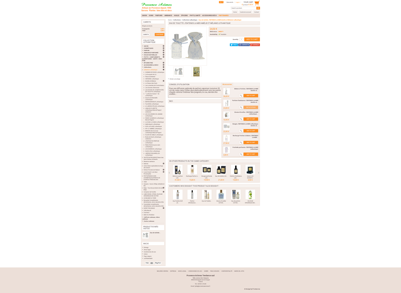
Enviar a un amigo (175, 79)
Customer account (245, 12)
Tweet (235, 45)
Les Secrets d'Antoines (152, 87)
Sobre (145, 254)
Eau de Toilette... (207, 201)
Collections (147, 67)
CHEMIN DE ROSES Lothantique (154, 72)
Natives (146, 163)
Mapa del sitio (239, 271)
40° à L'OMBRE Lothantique (153, 128)
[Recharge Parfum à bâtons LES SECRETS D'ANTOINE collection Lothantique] (192, 169)
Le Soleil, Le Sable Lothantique (154, 122)
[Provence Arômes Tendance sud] (156, 7)
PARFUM (146, 50)
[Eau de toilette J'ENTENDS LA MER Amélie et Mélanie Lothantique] (145, 235)
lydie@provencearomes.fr (202, 286)
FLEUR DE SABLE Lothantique (154, 135)
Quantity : (236, 39)
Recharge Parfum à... (192, 176)
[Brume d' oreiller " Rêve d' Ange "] (226, 149)
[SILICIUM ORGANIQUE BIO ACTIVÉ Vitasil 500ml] (250, 194)
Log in (238, 2)
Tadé (145, 182)
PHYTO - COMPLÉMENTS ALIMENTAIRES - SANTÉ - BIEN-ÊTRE (152, 58)
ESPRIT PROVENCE (149, 208)
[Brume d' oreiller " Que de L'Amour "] (226, 114)
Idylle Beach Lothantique (152, 124)
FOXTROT (146, 212)
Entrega (146, 247)
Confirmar (159, 34)
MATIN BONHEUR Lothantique (154, 102)
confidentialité (148, 258)
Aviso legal (147, 249)
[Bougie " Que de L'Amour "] (226, 126)
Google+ (256, 45)
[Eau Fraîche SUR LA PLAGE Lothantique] (177, 194)
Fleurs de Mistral (150, 76)
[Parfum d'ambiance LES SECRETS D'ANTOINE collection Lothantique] (235, 169)
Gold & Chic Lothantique (152, 151)
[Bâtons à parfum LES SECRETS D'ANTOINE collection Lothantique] (177, 169)
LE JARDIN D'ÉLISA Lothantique (154, 106)
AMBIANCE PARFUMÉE (151, 52)
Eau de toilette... (155, 232)
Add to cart (251, 95)
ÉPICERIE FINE (148, 63)
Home (170, 20)
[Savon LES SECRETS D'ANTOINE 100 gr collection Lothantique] (250, 169)
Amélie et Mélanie (150, 81)
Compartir (245, 45)
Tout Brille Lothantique (152, 104)
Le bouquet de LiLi (150, 74)
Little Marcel (147, 210)
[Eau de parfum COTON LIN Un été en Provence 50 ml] (235, 194)
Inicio (146, 243)
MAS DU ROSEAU (149, 215)
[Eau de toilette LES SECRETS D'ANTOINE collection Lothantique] (221, 169)
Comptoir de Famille (150, 192)
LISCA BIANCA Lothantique (153, 149)
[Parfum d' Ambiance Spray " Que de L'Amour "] (226, 103)
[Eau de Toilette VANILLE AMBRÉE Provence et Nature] (206, 194)
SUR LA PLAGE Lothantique (153, 126)
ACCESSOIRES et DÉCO (151, 65)
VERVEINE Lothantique (152, 79)
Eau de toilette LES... (221, 176)
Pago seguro (148, 256)
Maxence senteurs (149, 161)
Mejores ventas (162, 271)
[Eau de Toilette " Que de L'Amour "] (179, 72)
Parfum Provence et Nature (152, 170)
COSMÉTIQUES (148, 48)
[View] (241, 95)
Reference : (214, 31)
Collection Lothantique (150, 70)
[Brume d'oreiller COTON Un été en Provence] (221, 194)
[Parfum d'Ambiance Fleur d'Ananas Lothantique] (192, 194)
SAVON (146, 46)
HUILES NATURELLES (150, 55)
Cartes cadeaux (149, 221)
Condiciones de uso (150, 252)
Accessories (227, 84)
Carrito (147, 22)
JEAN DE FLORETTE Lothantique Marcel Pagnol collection (153, 110)
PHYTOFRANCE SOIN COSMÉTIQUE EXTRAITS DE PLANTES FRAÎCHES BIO (152, 177)
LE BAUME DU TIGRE (150, 198)
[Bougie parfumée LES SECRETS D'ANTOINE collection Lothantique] (206, 169)
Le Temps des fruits (151, 83)
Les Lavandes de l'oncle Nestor (154, 85)
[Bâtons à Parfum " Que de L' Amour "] (226, 91)
